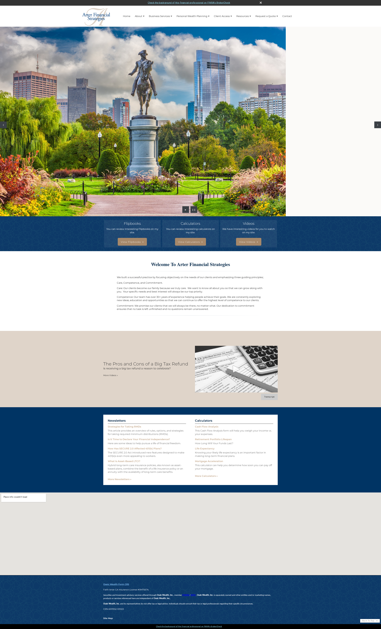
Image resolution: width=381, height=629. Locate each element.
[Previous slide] (3, 125)
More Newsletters (119, 480)
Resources (242, 16)
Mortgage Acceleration (209, 462)
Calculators (203, 422)
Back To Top (368, 622)
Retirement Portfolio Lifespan (213, 440)
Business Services (159, 16)
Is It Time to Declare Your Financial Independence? (139, 440)
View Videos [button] (247, 243)
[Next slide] (377, 125)
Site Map (108, 619)
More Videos (110, 377)
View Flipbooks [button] (131, 243)
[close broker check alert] (261, 2)
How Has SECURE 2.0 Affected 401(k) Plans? (135, 449)
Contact (287, 16)
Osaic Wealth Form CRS (116, 585)
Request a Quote (265, 16)
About (138, 16)
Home (126, 16)
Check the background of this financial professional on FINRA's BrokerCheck (189, 2)
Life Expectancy (204, 449)
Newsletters (117, 422)
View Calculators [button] (189, 243)
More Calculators (206, 477)
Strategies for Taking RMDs (124, 428)
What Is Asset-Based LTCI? (124, 462)
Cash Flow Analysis (206, 428)
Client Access (222, 16)
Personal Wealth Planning (192, 16)
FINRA (186, 596)
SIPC (193, 596)
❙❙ (194, 211)
